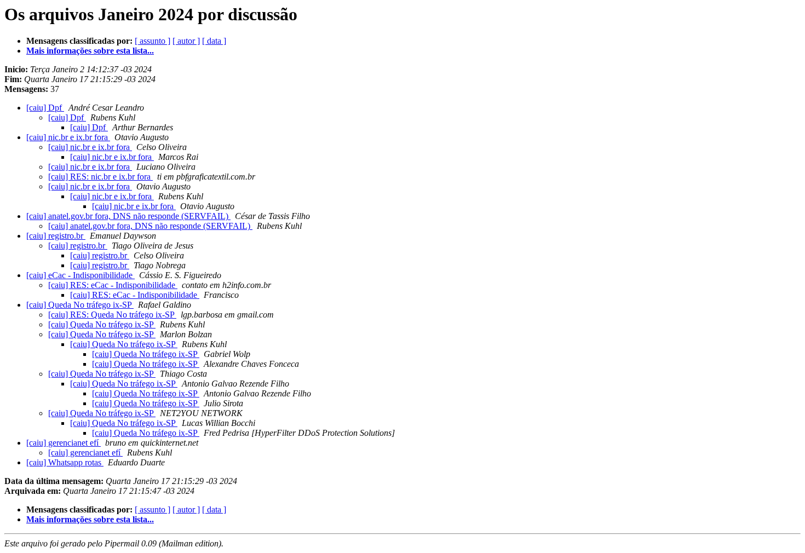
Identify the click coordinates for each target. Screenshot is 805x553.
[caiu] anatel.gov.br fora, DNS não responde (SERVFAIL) (128, 216)
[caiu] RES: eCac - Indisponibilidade (112, 285)
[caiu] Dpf (45, 107)
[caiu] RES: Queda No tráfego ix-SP (112, 314)
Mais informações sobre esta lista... (90, 50)
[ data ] (214, 40)
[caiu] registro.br (55, 235)
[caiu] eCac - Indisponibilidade (80, 275)
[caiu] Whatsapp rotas (65, 462)
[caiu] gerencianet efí (63, 442)
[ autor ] (186, 40)
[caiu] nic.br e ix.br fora (68, 137)
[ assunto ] (152, 40)
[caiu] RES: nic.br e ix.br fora (100, 176)
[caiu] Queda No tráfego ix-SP (80, 304)
